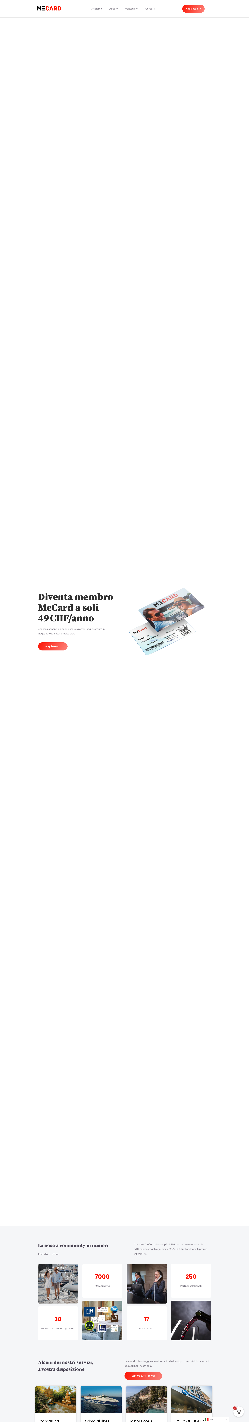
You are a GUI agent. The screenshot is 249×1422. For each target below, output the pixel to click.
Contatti (150, 8)
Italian (212, 1419)
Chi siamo (96, 8)
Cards (112, 8)
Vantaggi (130, 8)
